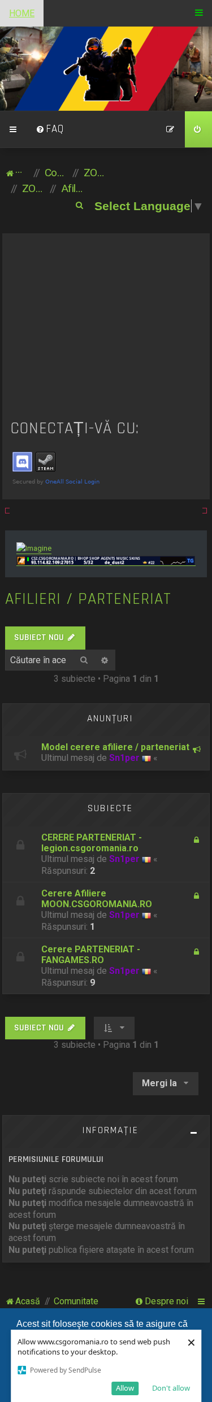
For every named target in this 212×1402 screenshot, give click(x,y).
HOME (21, 13)
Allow (125, 1388)
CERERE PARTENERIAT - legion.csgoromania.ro (91, 843)
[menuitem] (49, 129)
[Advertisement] (106, 326)
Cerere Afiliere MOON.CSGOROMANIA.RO (96, 898)
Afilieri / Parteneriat (88, 599)
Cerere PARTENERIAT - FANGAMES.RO (90, 954)
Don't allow (171, 1388)
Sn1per (124, 757)
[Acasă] (106, 69)
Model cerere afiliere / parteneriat (115, 747)
